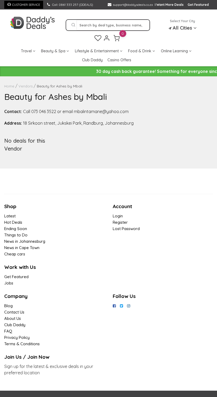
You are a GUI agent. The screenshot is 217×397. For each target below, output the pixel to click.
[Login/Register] (106, 38)
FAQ (8, 331)
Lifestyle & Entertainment (97, 51)
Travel (27, 51)
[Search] (73, 25)
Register (120, 222)
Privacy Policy (17, 337)
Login (118, 215)
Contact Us (14, 312)
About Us (12, 318)
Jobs (8, 283)
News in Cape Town (21, 247)
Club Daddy (92, 60)
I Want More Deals (169, 5)
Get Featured (198, 5)
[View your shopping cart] (116, 38)
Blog (8, 305)
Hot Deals (13, 222)
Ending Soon (15, 228)
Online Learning (175, 51)
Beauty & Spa (53, 51)
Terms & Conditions (22, 343)
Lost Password (126, 228)
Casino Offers (119, 60)
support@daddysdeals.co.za (133, 5)
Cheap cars (14, 253)
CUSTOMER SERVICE (26, 5)
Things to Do (16, 234)
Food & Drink (140, 51)
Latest (10, 215)
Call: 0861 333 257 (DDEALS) (72, 5)
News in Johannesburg (24, 241)
